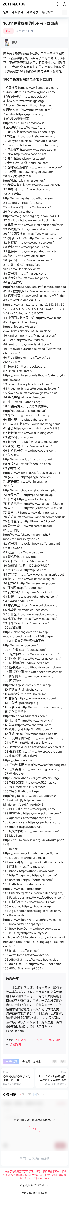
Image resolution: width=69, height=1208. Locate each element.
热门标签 (47, 12)
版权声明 (54, 1040)
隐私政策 (15, 1044)
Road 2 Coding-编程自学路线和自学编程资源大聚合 (52, 1080)
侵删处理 (20, 1040)
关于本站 (36, 1040)
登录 (34, 1129)
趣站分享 (32, 12)
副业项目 (17, 12)
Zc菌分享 (44, 1185)
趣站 (8, 31)
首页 (5, 12)
